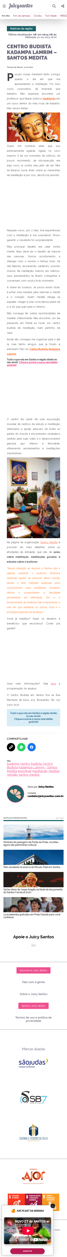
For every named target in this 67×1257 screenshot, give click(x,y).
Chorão (38, 15)
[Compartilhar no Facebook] (31, 747)
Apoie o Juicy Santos (33, 1005)
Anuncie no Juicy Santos (33, 970)
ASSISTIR (27, 1251)
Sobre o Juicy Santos (33, 994)
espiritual (24, 771)
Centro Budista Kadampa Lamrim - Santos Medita (32, 767)
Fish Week (51, 15)
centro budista (31, 764)
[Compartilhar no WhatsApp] (21, 747)
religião (12, 774)
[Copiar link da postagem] (11, 747)
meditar (54, 771)
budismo (13, 764)
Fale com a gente (33, 982)
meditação (40, 771)
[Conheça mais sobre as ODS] (33, 1202)
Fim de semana (21, 15)
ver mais (60, 818)
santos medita (29, 774)
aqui (53, 683)
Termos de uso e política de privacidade (33, 1019)
